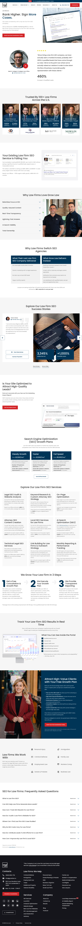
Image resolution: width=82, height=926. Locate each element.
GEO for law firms (63, 525)
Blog (44, 908)
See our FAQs (45, 366)
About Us (54, 5)
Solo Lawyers (66, 888)
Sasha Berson (12, 847)
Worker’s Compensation (69, 877)
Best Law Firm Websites (31, 909)
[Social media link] (4, 901)
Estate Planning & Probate (51, 877)
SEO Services (27, 898)
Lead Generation (29, 914)
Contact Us (75, 5)
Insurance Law (66, 885)
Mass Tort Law (47, 885)
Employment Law (29, 880)
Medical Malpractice (68, 880)
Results (33, 5)
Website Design (28, 906)
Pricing (39, 5)
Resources (46, 5)
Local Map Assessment (70, 898)
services (15, 5)
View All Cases (36, 366)
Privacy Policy (19, 923)
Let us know (32, 865)
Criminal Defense (29, 875)
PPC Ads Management (30, 911)
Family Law (65, 875)
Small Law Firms (48, 888)
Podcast (45, 910)
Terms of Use (28, 923)
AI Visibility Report (67, 901)
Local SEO (26, 901)
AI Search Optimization (30, 903)
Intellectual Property (30, 885)
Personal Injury (47, 875)
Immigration (27, 877)
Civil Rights (65, 882)
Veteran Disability (29, 888)
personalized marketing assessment (42, 1)
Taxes (25, 882)
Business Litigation (48, 882)
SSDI (44, 880)
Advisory (26, 916)
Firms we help (24, 5)
